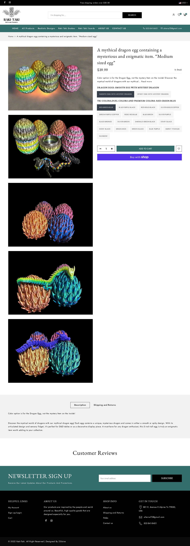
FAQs (105, 518)
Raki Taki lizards (86, 28)
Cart (10, 518)
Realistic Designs (46, 28)
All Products (28, 28)
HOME (15, 28)
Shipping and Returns (105, 404)
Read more (146, 81)
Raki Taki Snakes (66, 28)
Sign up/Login (15, 512)
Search (132, 15)
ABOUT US (103, 28)
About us (107, 507)
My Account (13, 507)
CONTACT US (119, 28)
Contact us (108, 523)
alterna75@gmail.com (173, 28)
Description (80, 404)
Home (11, 36)
